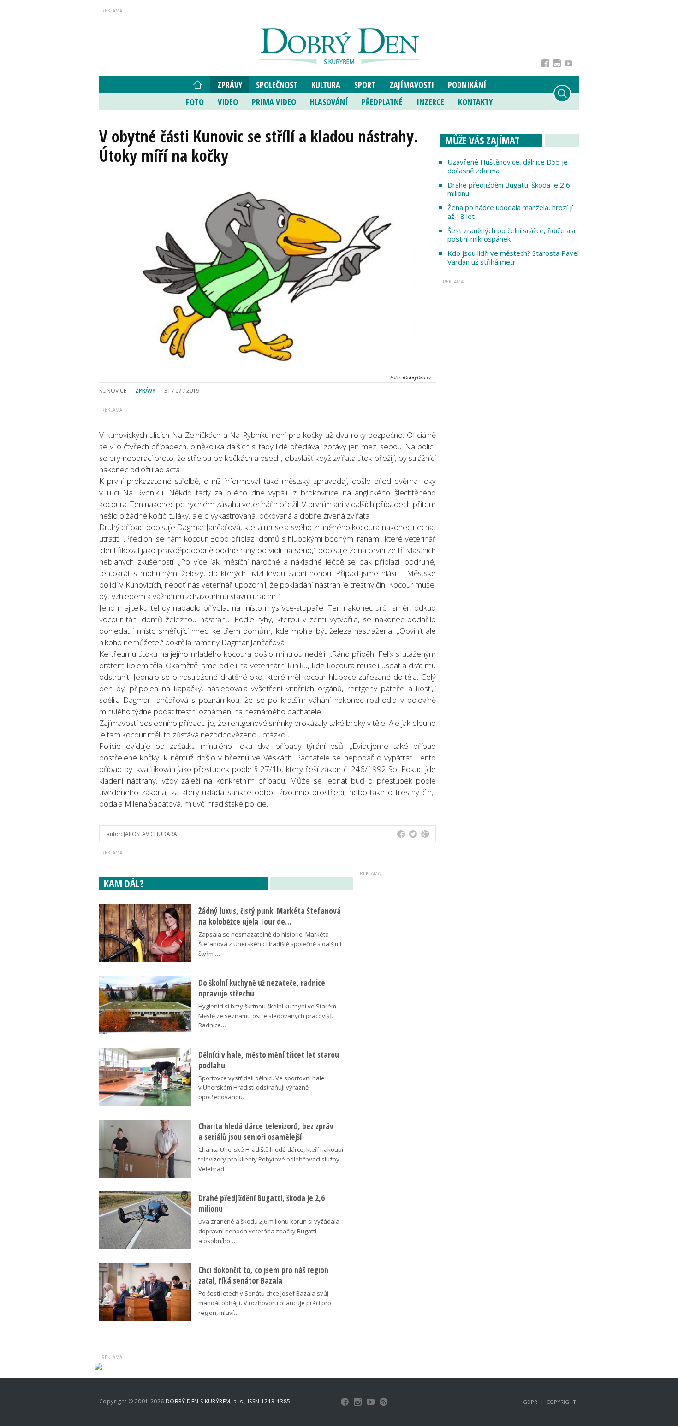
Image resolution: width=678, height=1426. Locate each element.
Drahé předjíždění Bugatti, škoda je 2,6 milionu (508, 189)
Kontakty (475, 101)
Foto (195, 101)
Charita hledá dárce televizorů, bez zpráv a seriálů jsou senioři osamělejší (265, 1131)
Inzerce (430, 101)
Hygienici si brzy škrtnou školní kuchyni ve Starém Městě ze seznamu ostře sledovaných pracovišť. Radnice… (267, 1016)
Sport (364, 84)
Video (228, 101)
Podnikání (467, 84)
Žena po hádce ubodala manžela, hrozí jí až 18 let (510, 212)
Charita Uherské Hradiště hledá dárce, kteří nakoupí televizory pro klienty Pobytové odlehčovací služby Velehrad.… (270, 1159)
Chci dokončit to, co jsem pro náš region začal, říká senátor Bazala (263, 1275)
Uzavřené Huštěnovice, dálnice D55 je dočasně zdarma (507, 166)
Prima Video (274, 101)
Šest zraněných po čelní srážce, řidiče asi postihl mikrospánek (511, 235)
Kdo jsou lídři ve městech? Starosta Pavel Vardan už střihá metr (513, 257)
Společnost (276, 84)
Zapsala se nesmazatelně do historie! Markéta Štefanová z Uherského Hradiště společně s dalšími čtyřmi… (269, 944)
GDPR (530, 1401)
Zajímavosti (411, 84)
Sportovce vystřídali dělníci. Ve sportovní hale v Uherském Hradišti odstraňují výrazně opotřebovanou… (261, 1088)
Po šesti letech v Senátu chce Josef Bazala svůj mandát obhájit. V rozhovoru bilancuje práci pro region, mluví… (264, 1303)
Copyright (561, 1401)
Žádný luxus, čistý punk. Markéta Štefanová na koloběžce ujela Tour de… (269, 916)
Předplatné (382, 101)
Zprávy (229, 84)
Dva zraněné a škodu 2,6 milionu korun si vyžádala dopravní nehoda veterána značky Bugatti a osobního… (268, 1231)
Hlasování (329, 101)
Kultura (325, 84)
